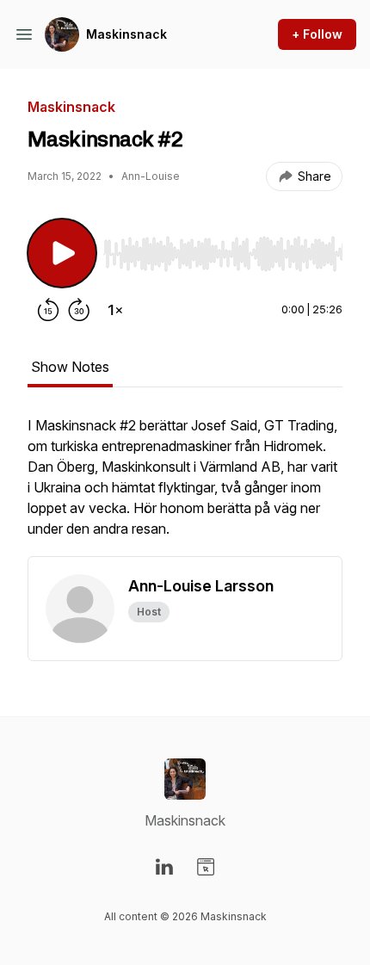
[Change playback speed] (115, 310)
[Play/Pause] (62, 253)
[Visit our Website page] (205, 866)
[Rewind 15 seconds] (48, 310)
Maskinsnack (126, 34)
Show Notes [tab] (70, 366)
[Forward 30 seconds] (79, 310)
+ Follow (317, 34)
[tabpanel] (185, 485)
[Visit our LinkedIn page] (164, 866)
